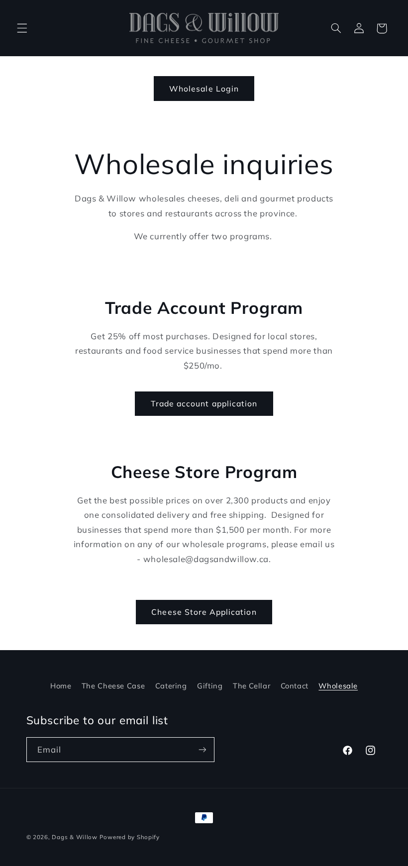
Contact (294, 685)
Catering (171, 685)
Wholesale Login (204, 89)
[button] (21, 28)
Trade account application (204, 403)
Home (61, 685)
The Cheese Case (113, 685)
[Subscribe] (202, 749)
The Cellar (251, 685)
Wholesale (338, 685)
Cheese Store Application (203, 612)
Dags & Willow (75, 837)
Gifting (209, 685)
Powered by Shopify (130, 837)
